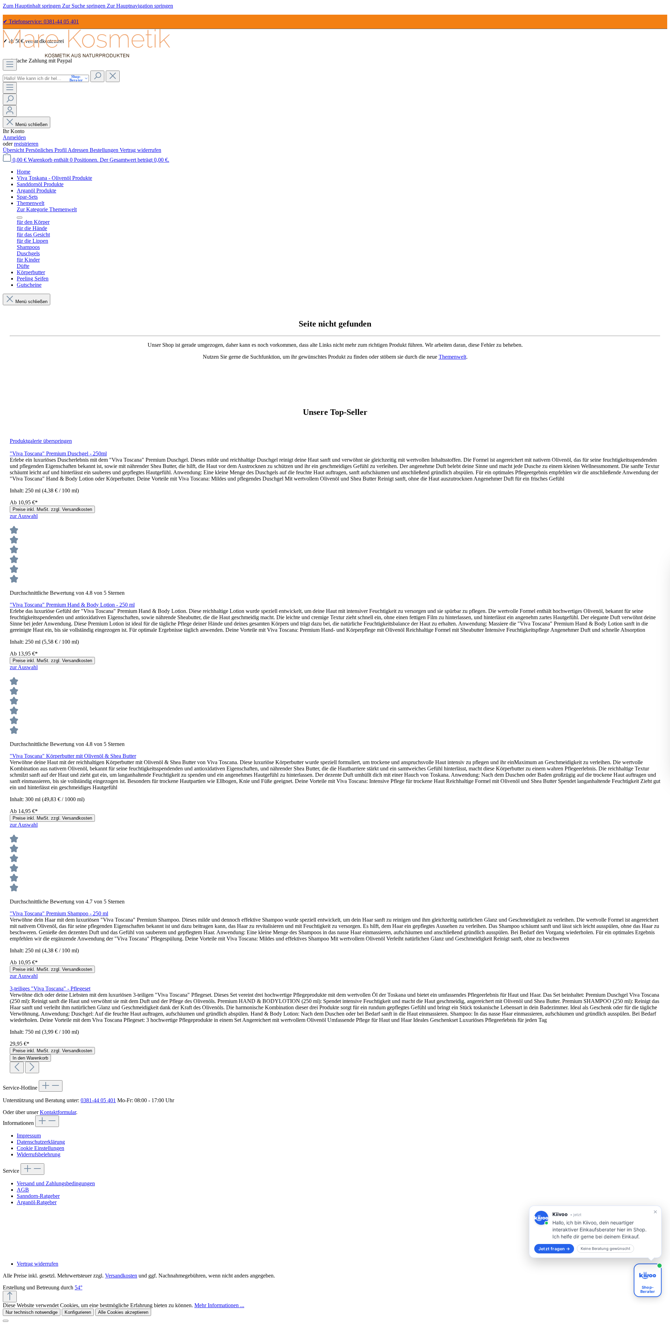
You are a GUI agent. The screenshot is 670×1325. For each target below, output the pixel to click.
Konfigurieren (78, 1312)
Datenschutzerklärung (41, 1142)
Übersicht (14, 150)
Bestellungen (105, 150)
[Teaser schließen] (655, 1212)
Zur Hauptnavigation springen (140, 6)
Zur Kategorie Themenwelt (47, 209)
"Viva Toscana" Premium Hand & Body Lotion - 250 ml (72, 605)
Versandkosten (121, 1276)
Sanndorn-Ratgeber (38, 1196)
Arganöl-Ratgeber (37, 1202)
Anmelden (14, 137)
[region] (335, 755)
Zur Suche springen (84, 6)
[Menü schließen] (19, 218)
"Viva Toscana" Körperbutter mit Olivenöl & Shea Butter (73, 756)
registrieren (26, 144)
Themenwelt (452, 357)
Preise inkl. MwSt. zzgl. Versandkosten (52, 509)
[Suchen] (97, 76)
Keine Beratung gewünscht (605, 1248)
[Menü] (10, 65)
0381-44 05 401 (98, 1100)
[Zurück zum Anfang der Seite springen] (10, 1296)
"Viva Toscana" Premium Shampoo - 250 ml (59, 913)
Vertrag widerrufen (140, 150)
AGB (23, 1190)
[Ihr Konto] (10, 111)
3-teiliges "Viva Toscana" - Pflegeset (50, 988)
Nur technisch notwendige (32, 1312)
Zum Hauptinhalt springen (32, 6)
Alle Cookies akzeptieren (123, 1312)
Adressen (79, 150)
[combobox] (46, 78)
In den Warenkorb (30, 1058)
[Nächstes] (32, 1067)
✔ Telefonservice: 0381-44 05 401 (41, 21)
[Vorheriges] (17, 1067)
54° (78, 1287)
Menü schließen (30, 124)
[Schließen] (5, 1321)
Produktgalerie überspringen (41, 441)
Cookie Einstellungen (40, 1148)
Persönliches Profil (46, 150)
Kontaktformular (58, 1112)
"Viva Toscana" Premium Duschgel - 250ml (58, 453)
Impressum (29, 1136)
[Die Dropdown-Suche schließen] (113, 76)
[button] (595, 1232)
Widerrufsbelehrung (38, 1154)
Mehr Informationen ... (219, 1305)
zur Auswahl (24, 516)
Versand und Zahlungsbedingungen (56, 1183)
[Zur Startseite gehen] (86, 56)
